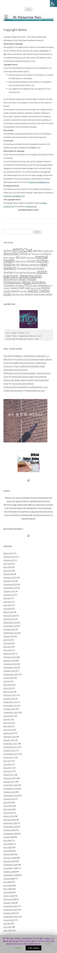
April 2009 (8, 850)
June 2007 (8, 927)
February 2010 (10, 819)
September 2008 (11, 875)
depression (11, 253)
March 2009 (9, 854)
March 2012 (9, 733)
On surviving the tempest (23, 383)
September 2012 (11, 712)
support (15, 291)
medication (30, 257)
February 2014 (10, 657)
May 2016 (8, 567)
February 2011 (10, 778)
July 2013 (7, 681)
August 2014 (9, 636)
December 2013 (10, 664)
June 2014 (8, 643)
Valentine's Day (17, 294)
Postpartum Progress (14, 285)
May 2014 (8, 646)
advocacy (37, 250)
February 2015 (10, 615)
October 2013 (9, 671)
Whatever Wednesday (35, 294)
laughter (12, 258)
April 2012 (8, 729)
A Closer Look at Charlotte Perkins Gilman (33, 359)
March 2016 (9, 574)
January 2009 (9, 861)
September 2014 (11, 632)
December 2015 (10, 584)
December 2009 (10, 823)
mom (17, 261)
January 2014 (9, 660)
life (18, 257)
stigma (45, 287)
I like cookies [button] (33, 948)
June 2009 (8, 844)
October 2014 (9, 629)
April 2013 (8, 688)
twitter (33, 290)
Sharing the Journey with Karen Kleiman (29, 376)
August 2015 (9, 594)
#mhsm (8, 250)
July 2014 (7, 639)
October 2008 (9, 871)
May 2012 (8, 726)
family (23, 253)
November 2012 (10, 705)
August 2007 (9, 920)
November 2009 (10, 826)
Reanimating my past (35, 390)
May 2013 (8, 684)
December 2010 (10, 785)
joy (41, 254)
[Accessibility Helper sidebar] (53, 3)
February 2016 (10, 577)
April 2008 (8, 892)
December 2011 (10, 743)
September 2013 (11, 674)
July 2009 (7, 840)
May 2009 (8, 847)
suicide (7, 291)
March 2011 (9, 774)
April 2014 (8, 650)
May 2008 (8, 889)
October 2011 (9, 750)
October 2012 (9, 709)
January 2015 (9, 619)
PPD (27, 285)
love (22, 257)
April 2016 (8, 570)
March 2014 (9, 653)
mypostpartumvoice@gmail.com (14, 196)
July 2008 (7, 882)
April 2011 (8, 771)
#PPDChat (22, 250)
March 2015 (9, 612)
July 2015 (7, 598)
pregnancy (43, 285)
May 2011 (8, 767)
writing (49, 294)
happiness (36, 254)
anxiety (46, 251)
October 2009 (9, 830)
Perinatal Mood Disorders (26, 272)
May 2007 (8, 930)
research (15, 287)
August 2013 (9, 677)
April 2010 (8, 812)
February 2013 (10, 695)
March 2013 (9, 691)
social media (35, 288)
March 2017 (9, 553)
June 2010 (8, 805)
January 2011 (9, 781)
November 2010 (10, 788)
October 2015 (9, 591)
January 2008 (9, 902)
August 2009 (9, 837)
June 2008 (8, 885)
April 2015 (8, 608)
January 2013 (9, 698)
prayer (34, 285)
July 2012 (7, 719)
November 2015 (10, 588)
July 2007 (7, 923)
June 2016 (8, 563)
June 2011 (8, 764)
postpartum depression (26, 274)
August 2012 (9, 716)
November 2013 (10, 667)
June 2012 (8, 722)
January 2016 (9, 581)
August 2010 (9, 799)
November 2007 (10, 909)
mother (31, 261)
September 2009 (11, 833)
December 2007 (10, 906)
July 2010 (7, 802)
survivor (23, 291)
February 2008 (10, 899)
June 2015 (8, 601)
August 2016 (9, 560)
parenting (34, 264)
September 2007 (11, 916)
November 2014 (10, 626)
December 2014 (10, 622)
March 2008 (9, 895)
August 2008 (9, 878)
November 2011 (10, 747)
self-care (25, 287)
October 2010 (9, 792)
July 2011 (7, 761)
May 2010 (8, 809)
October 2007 (9, 913)
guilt (29, 254)
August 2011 (9, 757)
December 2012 (10, 702)
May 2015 (8, 605)
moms (23, 261)
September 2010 (11, 795)
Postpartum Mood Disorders (25, 282)
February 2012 (10, 736)
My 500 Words (20, 264)
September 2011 (11, 754)
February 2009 (10, 857)
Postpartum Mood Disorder (20, 279)
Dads (51, 251)
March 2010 (9, 816)
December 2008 (10, 864)
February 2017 (10, 556)
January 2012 (9, 740)
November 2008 (10, 868)
